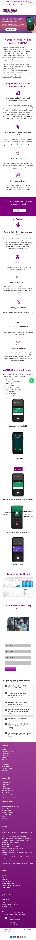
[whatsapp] (25, 937)
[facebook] (11, 937)
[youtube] (18, 937)
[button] (18, 687)
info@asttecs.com (25, 1)
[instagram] (21, 937)
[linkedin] (14, 937)
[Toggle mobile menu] (33, 10)
